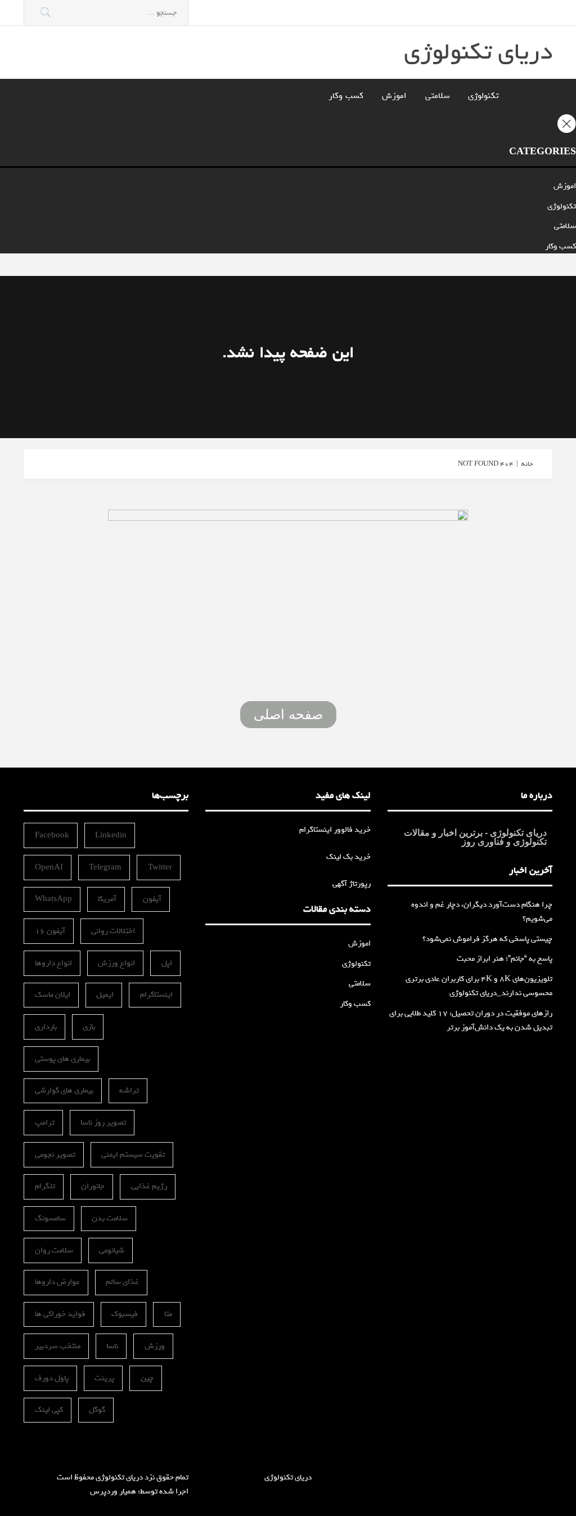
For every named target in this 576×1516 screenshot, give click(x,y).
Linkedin (111, 835)
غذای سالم (122, 1282)
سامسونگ (50, 1218)
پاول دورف (52, 1378)
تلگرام (45, 1186)
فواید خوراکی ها (60, 1314)
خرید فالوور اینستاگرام (335, 829)
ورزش (155, 1346)
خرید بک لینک (348, 856)
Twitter (160, 867)
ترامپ (45, 1122)
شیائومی (111, 1250)
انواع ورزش (116, 963)
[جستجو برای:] (106, 12)
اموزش (394, 95)
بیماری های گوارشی (64, 1090)
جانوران (93, 1186)
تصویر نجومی (55, 1154)
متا (168, 1314)
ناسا (112, 1346)
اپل (166, 963)
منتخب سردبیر (57, 1346)
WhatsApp (53, 899)
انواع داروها (53, 963)
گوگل (97, 1409)
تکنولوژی (483, 95)
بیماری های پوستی (62, 1059)
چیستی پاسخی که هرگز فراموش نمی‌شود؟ (487, 939)
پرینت (104, 1378)
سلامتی (437, 95)
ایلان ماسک (52, 994)
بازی (89, 1026)
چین (147, 1378)
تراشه (129, 1090)
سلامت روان (54, 1250)
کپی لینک (49, 1409)
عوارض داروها (57, 1282)
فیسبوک (124, 1314)
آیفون (152, 899)
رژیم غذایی (149, 1186)
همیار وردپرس (113, 1491)
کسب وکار (345, 95)
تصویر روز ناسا (103, 1122)
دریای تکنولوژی (478, 52)
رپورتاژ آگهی (351, 883)
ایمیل (105, 994)
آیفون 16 (50, 931)
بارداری (46, 1026)
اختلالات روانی (113, 931)
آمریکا (107, 899)
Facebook (52, 835)
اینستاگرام (156, 994)
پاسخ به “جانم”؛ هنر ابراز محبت (504, 958)
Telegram (105, 867)
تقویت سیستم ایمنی (133, 1154)
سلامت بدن (110, 1218)
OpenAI (49, 867)
